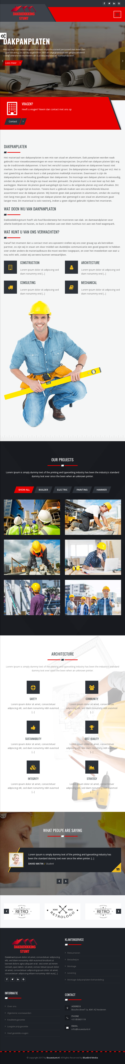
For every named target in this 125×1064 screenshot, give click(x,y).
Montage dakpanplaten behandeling (85, 979)
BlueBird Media (90, 1057)
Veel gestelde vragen (17, 1033)
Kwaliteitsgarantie (16, 1019)
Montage (71, 966)
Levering (71, 972)
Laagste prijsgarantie (17, 1026)
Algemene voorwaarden (19, 1013)
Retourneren (73, 952)
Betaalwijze (73, 959)
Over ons (11, 1006)
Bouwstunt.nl (53, 1057)
